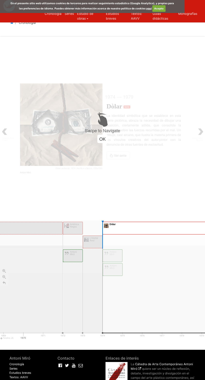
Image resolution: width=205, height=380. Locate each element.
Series (69, 14)
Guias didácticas (160, 16)
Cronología (53, 14)
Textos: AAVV (136, 16)
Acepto (159, 8)
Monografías (187, 14)
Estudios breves (112, 16)
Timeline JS (8, 338)
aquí (149, 8)
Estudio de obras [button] (85, 16)
